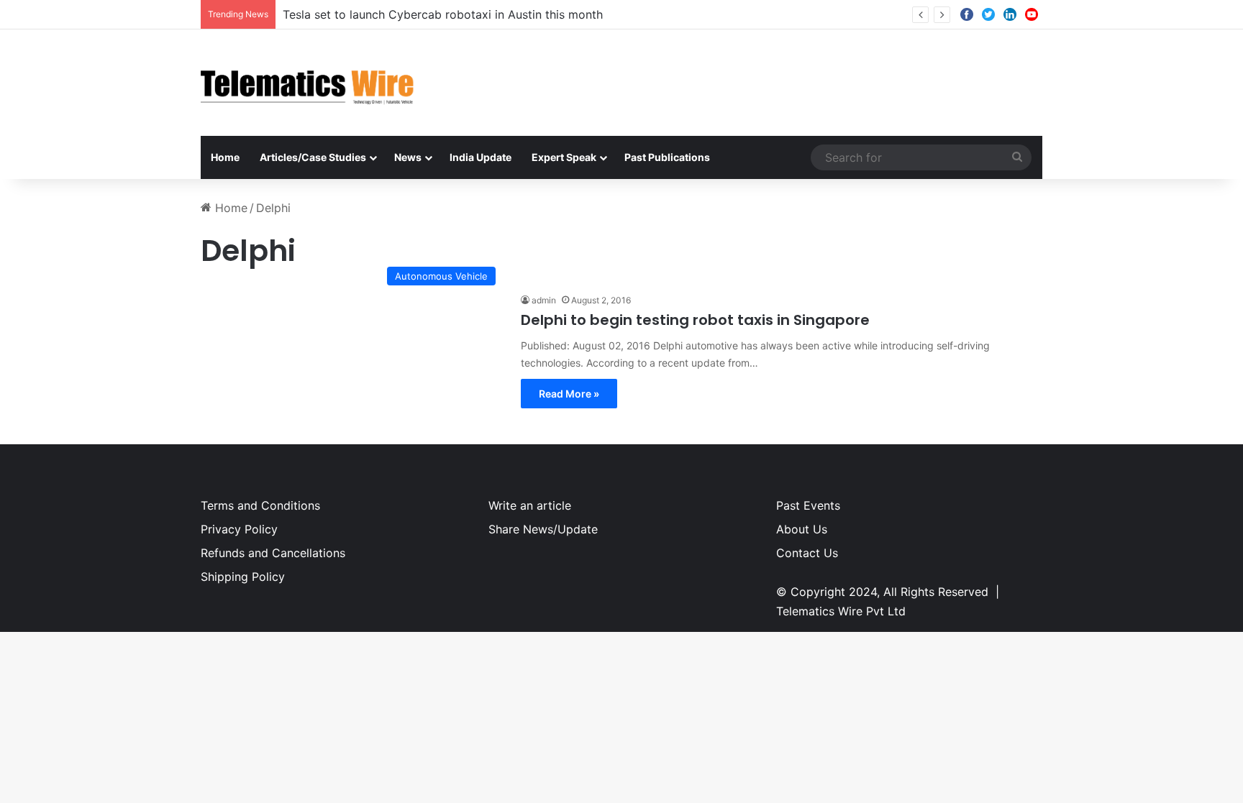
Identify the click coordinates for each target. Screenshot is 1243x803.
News (408, 157)
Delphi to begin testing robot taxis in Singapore (695, 320)
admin (544, 300)
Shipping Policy (243, 576)
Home (225, 157)
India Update (480, 157)
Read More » (569, 393)
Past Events (808, 505)
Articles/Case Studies (313, 157)
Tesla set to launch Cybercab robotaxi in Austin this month (443, 14)
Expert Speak (564, 157)
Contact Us (807, 553)
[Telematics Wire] (308, 82)
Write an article (529, 505)
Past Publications (667, 157)
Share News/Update (543, 529)
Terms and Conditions (260, 505)
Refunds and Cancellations (273, 553)
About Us (801, 529)
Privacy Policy (239, 529)
